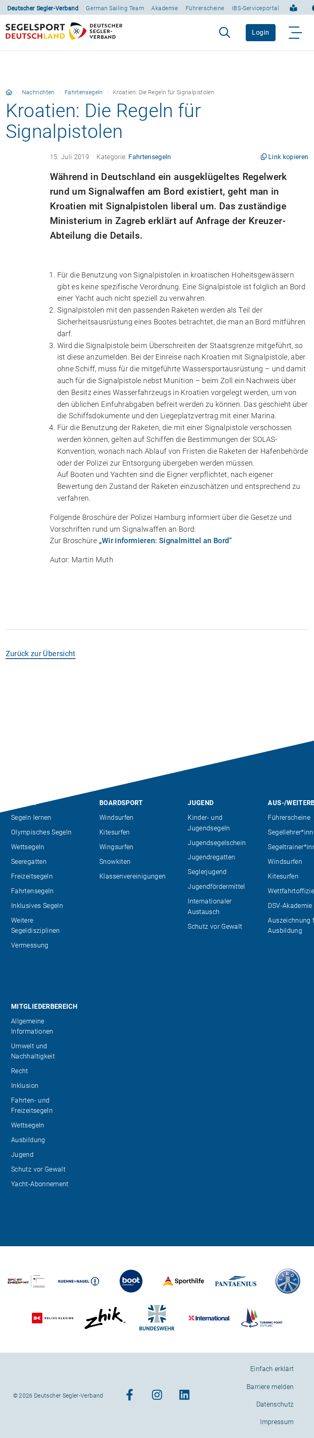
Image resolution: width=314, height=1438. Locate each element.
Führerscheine (205, 8)
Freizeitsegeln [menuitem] (32, 876)
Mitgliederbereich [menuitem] (44, 1006)
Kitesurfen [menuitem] (114, 832)
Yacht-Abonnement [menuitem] (40, 1184)
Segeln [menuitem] (23, 803)
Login (260, 32)
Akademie (164, 8)
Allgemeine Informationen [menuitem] (32, 1026)
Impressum (277, 1422)
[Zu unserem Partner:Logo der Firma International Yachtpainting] (209, 1318)
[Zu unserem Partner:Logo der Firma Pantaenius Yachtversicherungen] (235, 1281)
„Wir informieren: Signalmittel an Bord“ (165, 540)
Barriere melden (270, 1386)
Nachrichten (38, 92)
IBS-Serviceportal (255, 8)
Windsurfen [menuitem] (116, 817)
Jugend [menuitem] (200, 803)
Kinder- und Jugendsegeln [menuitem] (209, 823)
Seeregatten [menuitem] (29, 861)
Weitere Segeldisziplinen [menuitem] (35, 925)
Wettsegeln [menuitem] (28, 847)
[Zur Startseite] (64, 32)
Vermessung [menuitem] (30, 945)
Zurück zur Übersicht (41, 653)
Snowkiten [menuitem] (114, 861)
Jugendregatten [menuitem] (211, 857)
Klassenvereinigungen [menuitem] (132, 876)
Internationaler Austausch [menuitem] (209, 906)
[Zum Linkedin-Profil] (184, 1395)
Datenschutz (275, 1404)
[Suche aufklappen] (224, 32)
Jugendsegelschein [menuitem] (217, 842)
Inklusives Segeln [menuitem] (37, 906)
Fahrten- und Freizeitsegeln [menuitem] (32, 1105)
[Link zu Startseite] (9, 92)
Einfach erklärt (272, 1369)
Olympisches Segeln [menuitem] (41, 832)
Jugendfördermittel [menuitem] (216, 886)
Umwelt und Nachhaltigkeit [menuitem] (33, 1051)
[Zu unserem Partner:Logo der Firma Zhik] (105, 1318)
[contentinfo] (157, 1089)
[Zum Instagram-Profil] (157, 1395)
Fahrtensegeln (84, 92)
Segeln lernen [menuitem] (31, 817)
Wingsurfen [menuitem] (116, 847)
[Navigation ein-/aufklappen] (296, 32)
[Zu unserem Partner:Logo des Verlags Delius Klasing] (52, 1318)
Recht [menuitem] (19, 1071)
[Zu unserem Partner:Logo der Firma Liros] (288, 1281)
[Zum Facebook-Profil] (130, 1395)
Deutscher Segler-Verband (42, 8)
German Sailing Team (115, 8)
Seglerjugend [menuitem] (207, 872)
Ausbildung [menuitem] (28, 1140)
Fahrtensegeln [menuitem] (32, 891)
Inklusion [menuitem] (24, 1086)
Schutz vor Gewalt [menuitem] (215, 926)
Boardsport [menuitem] (121, 803)
